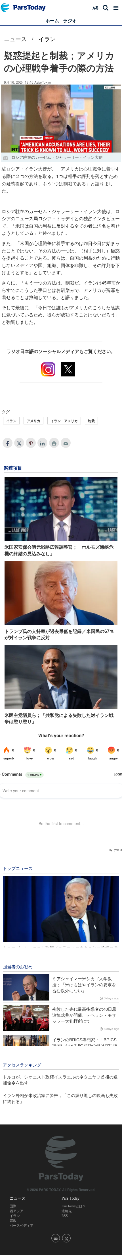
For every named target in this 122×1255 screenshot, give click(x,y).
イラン (47, 39)
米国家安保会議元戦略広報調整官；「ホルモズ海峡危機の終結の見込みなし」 (59, 550)
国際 (13, 1206)
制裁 (91, 420)
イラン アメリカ (64, 420)
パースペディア (21, 1226)
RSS (65, 1216)
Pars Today (26, 7)
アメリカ (33, 420)
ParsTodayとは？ (74, 1206)
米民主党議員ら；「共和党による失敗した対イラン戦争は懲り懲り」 (59, 718)
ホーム (52, 20)
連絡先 (67, 1211)
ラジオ (70, 20)
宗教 (13, 1221)
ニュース (15, 39)
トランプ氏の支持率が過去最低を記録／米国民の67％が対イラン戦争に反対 (59, 634)
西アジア (16, 1211)
